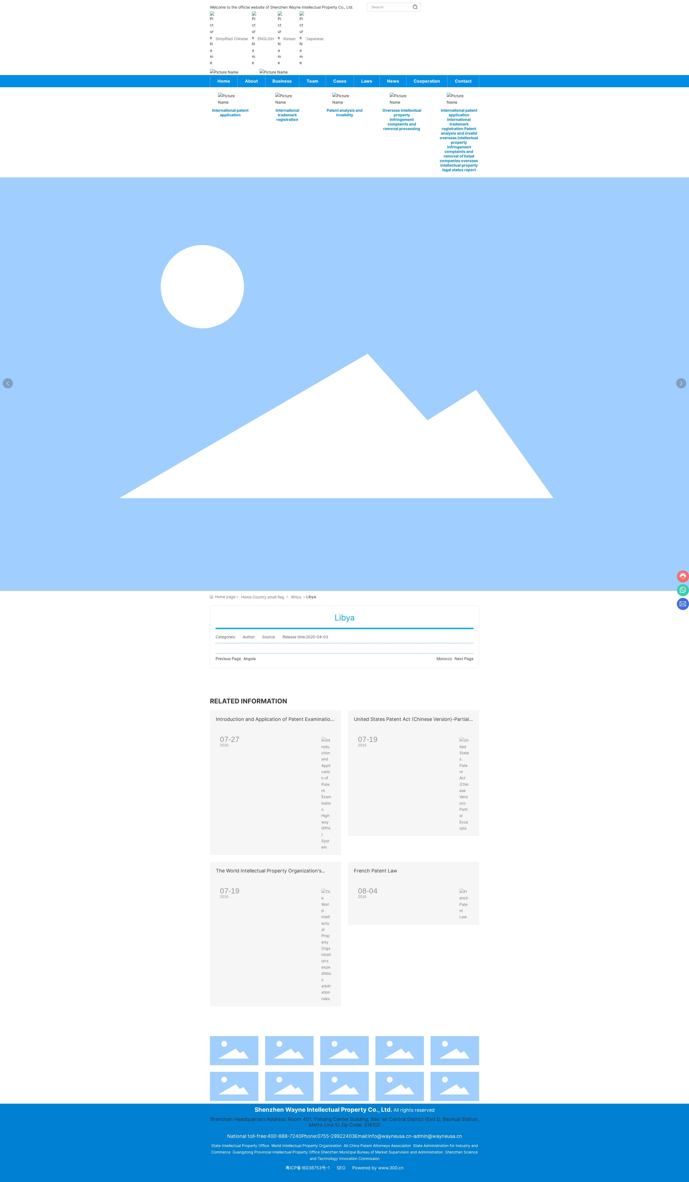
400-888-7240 (284, 1136)
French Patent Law (375, 871)
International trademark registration (287, 115)
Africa (296, 597)
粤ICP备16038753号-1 (308, 1167)
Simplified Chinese (232, 38)
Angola (250, 658)
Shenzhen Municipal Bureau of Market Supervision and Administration (382, 1152)
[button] (681, 383)
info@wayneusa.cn (390, 1136)
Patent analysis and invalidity (345, 112)
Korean (289, 38)
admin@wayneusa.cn (438, 1136)
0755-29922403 (336, 1136)
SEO (341, 1167)
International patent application (230, 112)
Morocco (444, 658)
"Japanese (314, 38)
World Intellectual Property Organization (306, 1145)
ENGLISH (266, 38)
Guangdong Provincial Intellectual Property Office (276, 1152)
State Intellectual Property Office (240, 1145)
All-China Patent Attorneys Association (377, 1145)
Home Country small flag (262, 597)
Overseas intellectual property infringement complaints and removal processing (401, 119)
